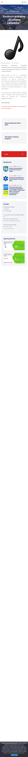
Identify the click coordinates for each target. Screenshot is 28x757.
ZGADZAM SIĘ (14, 755)
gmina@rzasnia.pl (13, 218)
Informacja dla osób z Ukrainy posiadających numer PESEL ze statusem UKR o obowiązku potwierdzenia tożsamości (17, 190)
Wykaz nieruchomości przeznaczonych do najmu (16, 169)
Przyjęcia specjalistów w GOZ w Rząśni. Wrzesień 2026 (16, 179)
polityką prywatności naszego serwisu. (16, 752)
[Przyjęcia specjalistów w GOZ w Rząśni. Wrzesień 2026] (5, 178)
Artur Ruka (15, 63)
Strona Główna (14, 11)
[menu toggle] (2, 2)
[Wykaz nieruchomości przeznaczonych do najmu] (5, 169)
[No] (26, 749)
